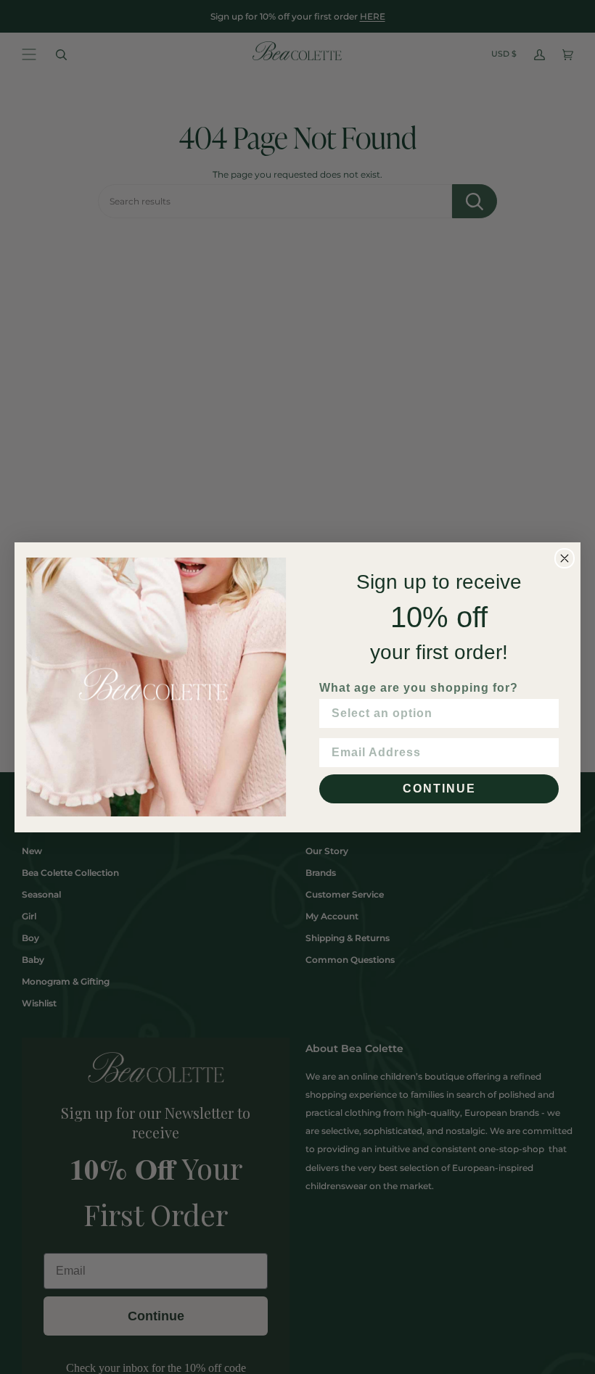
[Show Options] (545, 713)
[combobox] (435, 713)
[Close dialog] (564, 558)
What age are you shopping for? (418, 688)
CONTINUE (439, 788)
